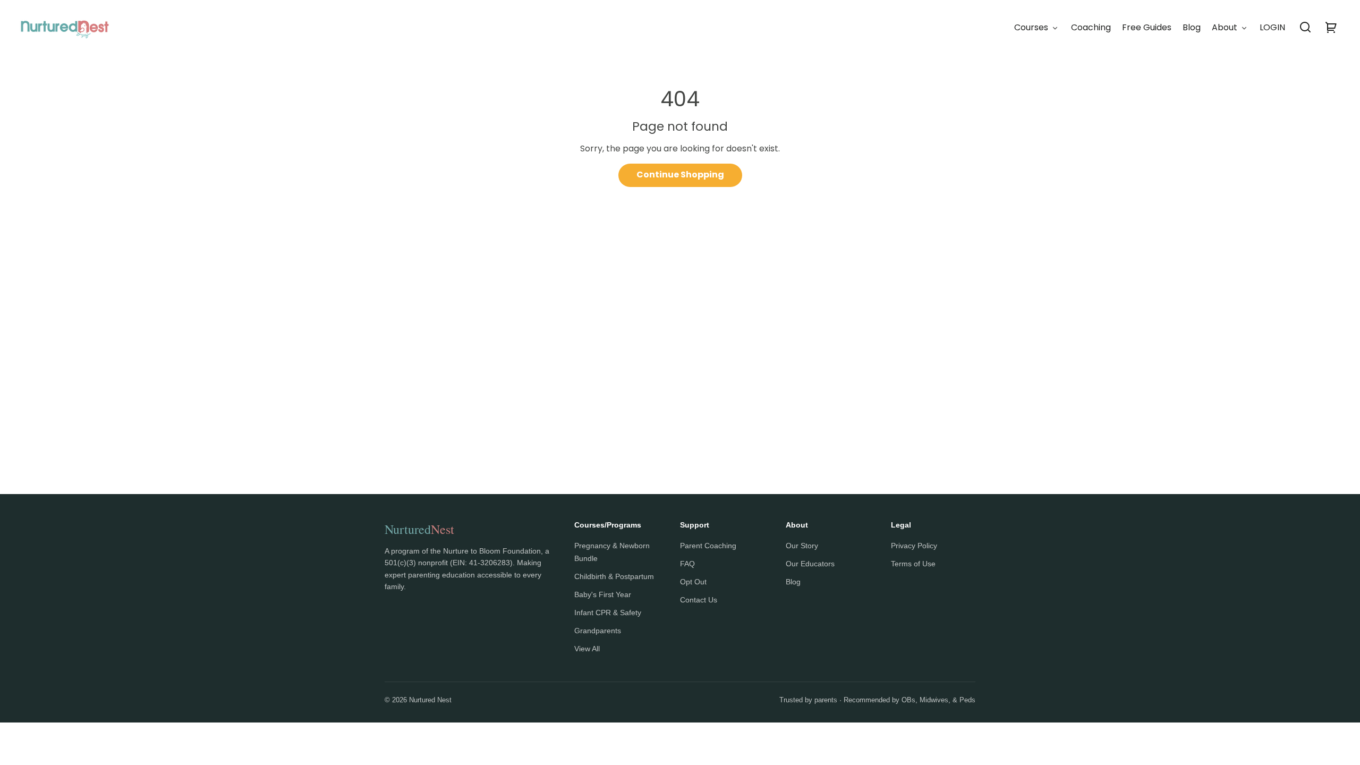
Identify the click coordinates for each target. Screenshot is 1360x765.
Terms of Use (913, 563)
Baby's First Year (602, 594)
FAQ (687, 563)
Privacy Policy (914, 545)
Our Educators (810, 563)
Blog (793, 581)
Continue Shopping (680, 174)
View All (587, 648)
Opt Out (693, 581)
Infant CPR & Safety (607, 612)
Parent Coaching (708, 545)
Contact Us (698, 600)
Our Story (802, 545)
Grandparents (597, 630)
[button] (1305, 27)
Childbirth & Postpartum (614, 576)
